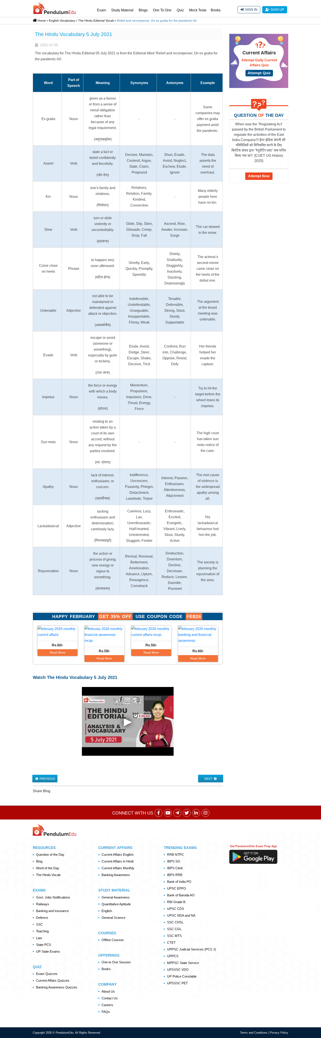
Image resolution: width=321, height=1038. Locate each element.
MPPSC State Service (183, 963)
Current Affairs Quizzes (52, 980)
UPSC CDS (175, 909)
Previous (47, 778)
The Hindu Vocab (48, 875)
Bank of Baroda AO (181, 895)
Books (216, 10)
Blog (39, 861)
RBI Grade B (176, 902)
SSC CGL (174, 929)
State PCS (43, 945)
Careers (107, 1005)
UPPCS (172, 956)
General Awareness (116, 897)
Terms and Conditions (254, 1032)
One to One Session (116, 962)
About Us (108, 991)
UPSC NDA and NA (181, 915)
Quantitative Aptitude (116, 904)
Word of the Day (47, 868)
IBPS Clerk (175, 868)
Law (39, 938)
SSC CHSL (175, 922)
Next (208, 778)
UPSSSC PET (177, 983)
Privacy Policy (279, 1032)
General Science (113, 917)
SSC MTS (174, 936)
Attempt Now (258, 176)
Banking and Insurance (52, 911)
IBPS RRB (174, 875)
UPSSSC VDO (178, 969)
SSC (39, 924)
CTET (171, 942)
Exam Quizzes (46, 974)
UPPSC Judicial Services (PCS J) (191, 949)
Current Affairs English (117, 854)
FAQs (106, 1012)
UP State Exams (48, 951)
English (107, 911)
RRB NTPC (175, 854)
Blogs (143, 10)
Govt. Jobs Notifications (53, 897)
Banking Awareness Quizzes (56, 987)
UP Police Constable (182, 976)
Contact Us (110, 998)
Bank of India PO (179, 881)
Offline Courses (113, 940)
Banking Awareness (116, 875)
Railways (42, 904)
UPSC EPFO (176, 888)
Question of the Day (50, 854)
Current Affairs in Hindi (117, 861)
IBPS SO (173, 861)
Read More (57, 652)
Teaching (42, 931)
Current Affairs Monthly (118, 868)
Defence (42, 917)
